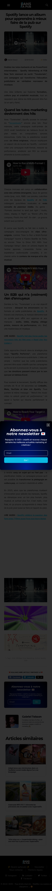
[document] (26, 445)
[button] (48, 425)
